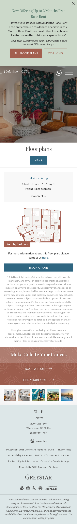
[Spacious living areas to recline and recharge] (10, 395)
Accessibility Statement (20, 455)
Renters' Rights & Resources (23, 461)
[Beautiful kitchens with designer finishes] (24, 395)
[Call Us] (59, 73)
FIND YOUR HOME (35, 379)
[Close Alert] (73, 4)
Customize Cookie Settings (54, 461)
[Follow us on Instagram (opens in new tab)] (35, 411)
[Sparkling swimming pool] (67, 395)
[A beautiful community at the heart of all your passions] (38, 395)
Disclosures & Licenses (56, 455)
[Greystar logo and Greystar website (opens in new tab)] (38, 480)
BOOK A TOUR (35, 368)
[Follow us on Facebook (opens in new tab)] (41, 411)
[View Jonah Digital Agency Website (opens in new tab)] (51, 489)
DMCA (38, 455)
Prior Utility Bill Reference (33, 467)
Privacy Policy (64, 449)
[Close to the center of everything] (53, 395)
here (45, 257)
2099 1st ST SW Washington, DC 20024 (38, 425)
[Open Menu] (69, 73)
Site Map (53, 467)
